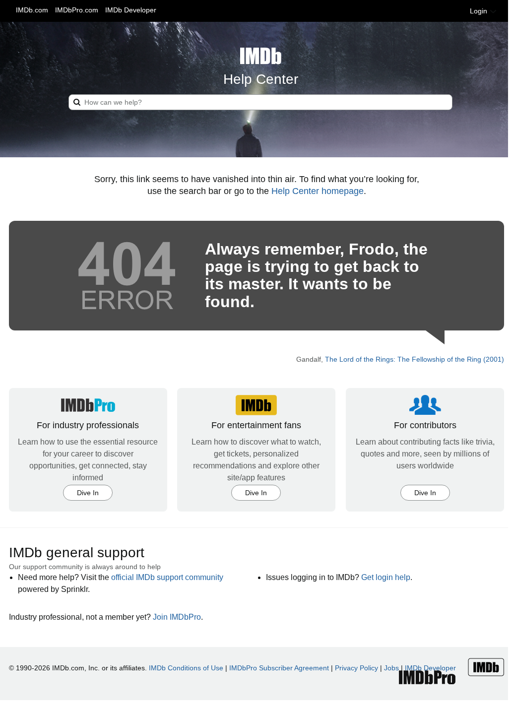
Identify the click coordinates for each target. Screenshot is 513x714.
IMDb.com (32, 10)
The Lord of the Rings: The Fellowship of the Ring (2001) (414, 359)
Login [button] (479, 11)
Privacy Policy (356, 668)
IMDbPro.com (76, 10)
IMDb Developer (130, 10)
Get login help (385, 577)
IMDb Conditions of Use (186, 668)
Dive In (88, 493)
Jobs (391, 668)
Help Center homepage (317, 191)
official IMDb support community (167, 577)
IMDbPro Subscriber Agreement (279, 668)
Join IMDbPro (177, 617)
